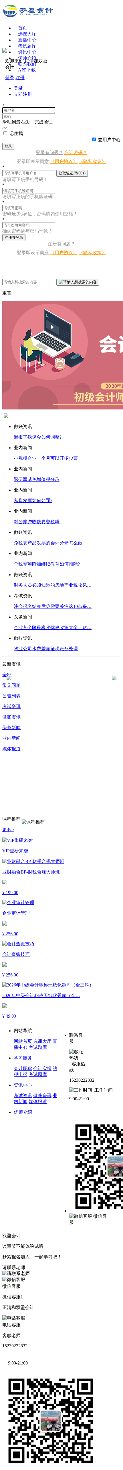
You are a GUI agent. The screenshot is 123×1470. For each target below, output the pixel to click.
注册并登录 (14, 237)
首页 (22, 27)
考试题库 (27, 45)
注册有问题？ (61, 243)
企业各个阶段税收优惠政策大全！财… (53, 627)
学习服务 (23, 1057)
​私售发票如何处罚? (33, 500)
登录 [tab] (18, 88)
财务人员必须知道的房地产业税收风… (53, 585)
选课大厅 (27, 33)
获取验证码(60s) (72, 173)
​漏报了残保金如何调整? (37, 437)
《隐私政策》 (92, 161)
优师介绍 (27, 57)
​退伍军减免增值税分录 (36, 479)
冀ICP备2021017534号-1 (45, 1235)
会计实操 (42, 1068)
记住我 (16, 133)
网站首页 (23, 1041)
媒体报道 (38, 1101)
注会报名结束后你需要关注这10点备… (53, 606)
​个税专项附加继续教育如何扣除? (47, 564)
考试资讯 (23, 1095)
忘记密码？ (75, 152)
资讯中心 (23, 1085)
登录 (8, 146)
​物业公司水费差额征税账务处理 (46, 648)
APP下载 (27, 69)
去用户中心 (109, 139)
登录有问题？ (49, 152)
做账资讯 (42, 1095)
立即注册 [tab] (23, 94)
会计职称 (23, 1068)
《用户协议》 (64, 161)
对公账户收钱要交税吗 (36, 521)
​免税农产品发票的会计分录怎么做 (48, 542)
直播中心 (27, 39)
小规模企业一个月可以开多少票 (46, 458)
